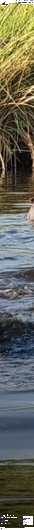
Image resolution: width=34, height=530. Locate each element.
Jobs (29, 0)
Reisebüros (21, 2)
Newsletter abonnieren (25, 0)
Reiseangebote (25, 2)
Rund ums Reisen (20, 0)
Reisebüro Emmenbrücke (6, 524)
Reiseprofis (17, 2)
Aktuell (16, 0)
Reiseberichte (30, 2)
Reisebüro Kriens (5, 523)
